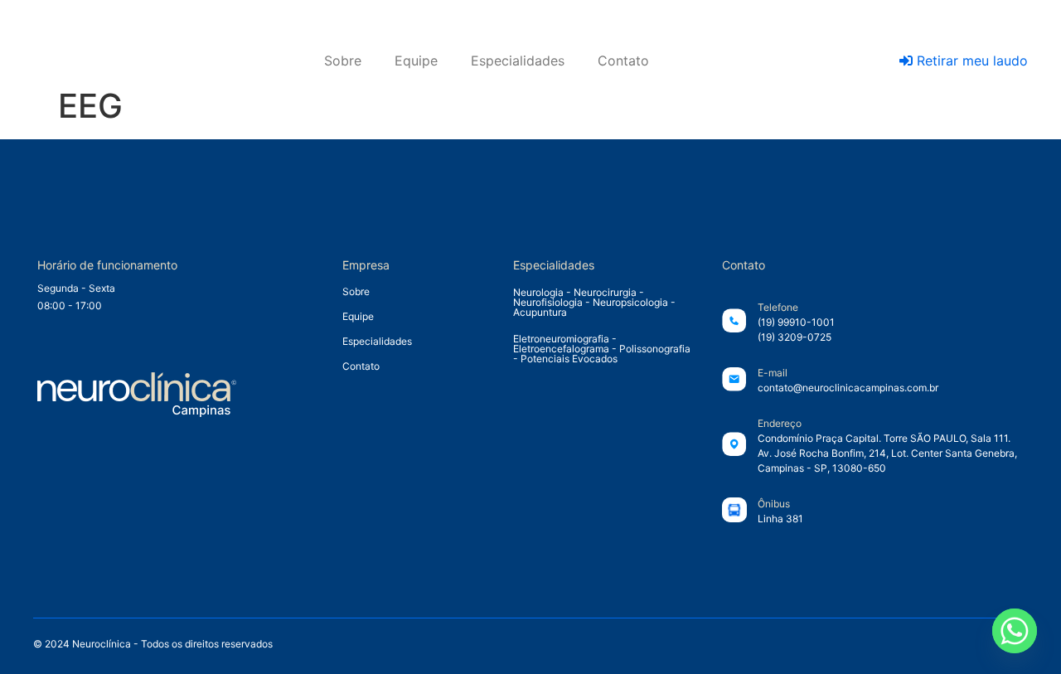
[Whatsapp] (1014, 631)
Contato (623, 60)
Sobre (342, 60)
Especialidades (517, 60)
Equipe (416, 60)
